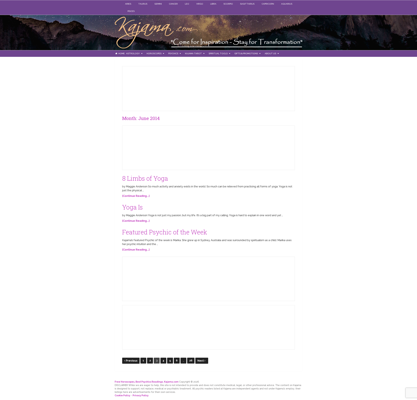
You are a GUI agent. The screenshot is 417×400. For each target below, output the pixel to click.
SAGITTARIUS (247, 4)
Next (200, 360)
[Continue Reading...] (136, 195)
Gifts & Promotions (246, 53)
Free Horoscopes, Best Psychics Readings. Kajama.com (147, 381)
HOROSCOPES (154, 53)
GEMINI (158, 4)
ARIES (128, 4)
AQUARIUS (286, 4)
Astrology (133, 53)
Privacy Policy (141, 395)
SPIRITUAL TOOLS (218, 53)
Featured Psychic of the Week (164, 232)
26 (190, 360)
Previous (131, 360)
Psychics (173, 53)
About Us (270, 53)
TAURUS (142, 4)
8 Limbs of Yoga (145, 178)
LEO (187, 4)
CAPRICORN (268, 4)
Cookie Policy (122, 395)
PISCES (131, 11)
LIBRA (213, 4)
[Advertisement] (149, 87)
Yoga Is (132, 207)
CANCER (173, 4)
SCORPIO (228, 4)
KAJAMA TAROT (193, 53)
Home (121, 53)
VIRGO (199, 4)
